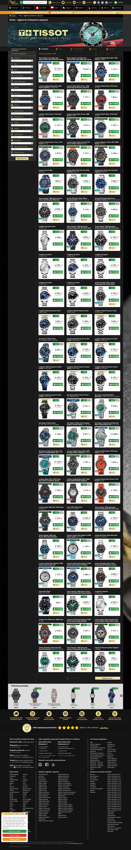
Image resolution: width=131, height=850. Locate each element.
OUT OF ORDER (27, 799)
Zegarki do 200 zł (62, 797)
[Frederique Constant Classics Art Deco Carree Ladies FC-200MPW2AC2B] (54, 695)
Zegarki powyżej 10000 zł (65, 812)
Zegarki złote (61, 796)
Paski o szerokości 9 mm (114, 778)
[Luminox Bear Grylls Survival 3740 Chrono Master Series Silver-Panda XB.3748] (101, 633)
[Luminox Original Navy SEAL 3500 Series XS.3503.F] (101, 71)
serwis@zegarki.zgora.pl (27, 757)
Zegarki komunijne (112, 765)
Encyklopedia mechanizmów (97, 748)
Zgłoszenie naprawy (95, 767)
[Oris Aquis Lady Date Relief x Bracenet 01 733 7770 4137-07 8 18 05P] (101, 408)
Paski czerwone (111, 821)
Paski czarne (110, 819)
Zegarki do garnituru (44, 794)
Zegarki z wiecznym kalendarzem (67, 792)
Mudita (25, 794)
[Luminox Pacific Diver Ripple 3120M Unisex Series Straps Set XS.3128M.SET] (45, 577)
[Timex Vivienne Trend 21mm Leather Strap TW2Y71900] (73, 695)
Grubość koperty (18, 111)
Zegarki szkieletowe (63, 774)
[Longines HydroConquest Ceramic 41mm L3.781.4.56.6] (101, 380)
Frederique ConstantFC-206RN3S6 (35, 704)
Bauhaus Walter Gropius (14, 789)
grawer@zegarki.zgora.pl (28, 762)
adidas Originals (14, 774)
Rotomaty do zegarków (96, 788)
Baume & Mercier (14, 792)
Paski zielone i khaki (112, 829)
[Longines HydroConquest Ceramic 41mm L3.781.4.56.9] (45, 408)
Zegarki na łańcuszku (44, 810)
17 (107, 54)
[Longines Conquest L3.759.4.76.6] (45, 268)
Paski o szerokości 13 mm (114, 785)
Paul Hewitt (26, 801)
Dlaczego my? (111, 744)
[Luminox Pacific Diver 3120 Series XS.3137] (45, 128)
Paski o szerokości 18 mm (114, 794)
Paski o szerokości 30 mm (114, 810)
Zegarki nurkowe (43, 813)
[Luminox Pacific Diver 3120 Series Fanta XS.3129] (101, 465)
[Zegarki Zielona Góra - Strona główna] (13, 2)
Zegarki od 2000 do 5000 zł (65, 808)
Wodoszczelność (18, 116)
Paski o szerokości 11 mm (114, 781)
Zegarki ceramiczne (44, 792)
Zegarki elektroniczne (44, 797)
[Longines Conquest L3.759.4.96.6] (73, 268)
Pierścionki (93, 787)
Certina (78, 199)
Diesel (11, 812)
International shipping (96, 757)
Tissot (50, 200)
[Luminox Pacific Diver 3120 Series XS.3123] (101, 128)
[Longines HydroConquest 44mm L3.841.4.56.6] (73, 324)
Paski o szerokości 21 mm (114, 799)
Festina (45, 171)
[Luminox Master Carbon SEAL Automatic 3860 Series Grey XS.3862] (16, 695)
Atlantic (12, 781)
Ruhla (24, 806)
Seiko (24, 810)
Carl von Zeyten (14, 801)
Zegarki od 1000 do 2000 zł (65, 806)
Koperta (16, 87)
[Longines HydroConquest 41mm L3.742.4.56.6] (101, 324)
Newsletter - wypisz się (96, 764)
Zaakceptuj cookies (14, 831)
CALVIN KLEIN (13, 799)
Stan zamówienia (112, 760)
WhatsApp (18, 767)
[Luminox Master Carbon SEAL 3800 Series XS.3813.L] (101, 156)
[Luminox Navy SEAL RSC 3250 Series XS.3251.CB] (45, 521)
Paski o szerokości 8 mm (114, 776)
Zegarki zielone (43, 788)
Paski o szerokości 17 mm (114, 792)
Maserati (25, 787)
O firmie (109, 748)
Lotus (24, 783)
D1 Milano (12, 810)
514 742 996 (17, 752)
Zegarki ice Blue (43, 787)
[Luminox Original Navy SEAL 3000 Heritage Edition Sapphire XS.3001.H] (73, 465)
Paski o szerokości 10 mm (114, 780)
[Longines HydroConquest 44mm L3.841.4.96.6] (45, 324)
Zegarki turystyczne (63, 778)
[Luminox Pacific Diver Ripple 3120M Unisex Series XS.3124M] (73, 549)
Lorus (24, 781)
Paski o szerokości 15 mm (114, 788)
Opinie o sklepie (111, 749)
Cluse (11, 806)
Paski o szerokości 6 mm (114, 774)
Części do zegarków (95, 744)
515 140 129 (17, 747)
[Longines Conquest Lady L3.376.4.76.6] (45, 240)
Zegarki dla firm (111, 762)
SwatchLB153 (92, 704)
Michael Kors (26, 790)
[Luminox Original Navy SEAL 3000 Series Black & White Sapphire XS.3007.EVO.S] (73, 493)
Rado (51, 59)
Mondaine (25, 792)
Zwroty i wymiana (112, 764)
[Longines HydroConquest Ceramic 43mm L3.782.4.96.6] (101, 352)
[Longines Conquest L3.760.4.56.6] (73, 296)
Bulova (11, 797)
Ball (11, 785)
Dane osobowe (94, 746)
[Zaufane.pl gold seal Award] (27, 728)
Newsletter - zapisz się (96, 762)
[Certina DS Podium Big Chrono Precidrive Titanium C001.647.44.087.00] (101, 212)
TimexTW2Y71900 (73, 704)
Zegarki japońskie (43, 799)
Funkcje (16, 99)
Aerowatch (13, 776)
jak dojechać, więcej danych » (46, 753)
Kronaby (25, 774)
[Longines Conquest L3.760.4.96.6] (45, 296)
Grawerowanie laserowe (96, 753)
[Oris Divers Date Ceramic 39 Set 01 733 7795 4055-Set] (73, 408)
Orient (24, 796)
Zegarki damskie (43, 781)
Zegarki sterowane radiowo (46, 821)
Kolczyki (92, 781)
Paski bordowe (111, 815)
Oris (48, 339)
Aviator (12, 783)
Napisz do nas (111, 746)
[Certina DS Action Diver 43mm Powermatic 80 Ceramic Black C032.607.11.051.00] (101, 296)
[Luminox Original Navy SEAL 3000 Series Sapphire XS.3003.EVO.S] (45, 100)
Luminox (106, 58)
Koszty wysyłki (94, 758)
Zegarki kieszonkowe (44, 801)
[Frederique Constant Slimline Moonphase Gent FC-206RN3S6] (35, 695)
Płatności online (111, 751)
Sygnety (92, 790)
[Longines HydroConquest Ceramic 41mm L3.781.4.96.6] (73, 352)
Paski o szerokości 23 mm (114, 803)
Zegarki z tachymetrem (64, 788)
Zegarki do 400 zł (62, 801)
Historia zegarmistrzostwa (97, 755)
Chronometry (42, 778)
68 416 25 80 (43, 751)
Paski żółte (110, 831)
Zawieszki (92, 792)
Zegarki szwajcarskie (63, 776)
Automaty (41, 776)
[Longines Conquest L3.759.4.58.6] (101, 268)
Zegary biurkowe (62, 817)
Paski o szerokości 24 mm (114, 805)
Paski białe (110, 813)
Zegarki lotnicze (43, 806)
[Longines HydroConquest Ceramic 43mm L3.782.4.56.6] (73, 380)
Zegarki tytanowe (63, 780)
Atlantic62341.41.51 (111, 704)
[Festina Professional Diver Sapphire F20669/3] (101, 661)
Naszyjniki (93, 785)
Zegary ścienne (62, 815)
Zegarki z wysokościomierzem (66, 794)
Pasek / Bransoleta (19, 81)
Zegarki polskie (43, 815)
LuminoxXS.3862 (16, 704)
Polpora (25, 803)
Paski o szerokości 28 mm (114, 808)
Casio (44, 592)
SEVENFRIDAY (26, 812)
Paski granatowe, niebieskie (114, 822)
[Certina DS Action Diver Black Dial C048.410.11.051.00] (101, 549)
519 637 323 (17, 757)
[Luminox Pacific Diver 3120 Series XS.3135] (101, 100)
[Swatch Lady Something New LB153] (93, 695)
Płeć (15, 64)
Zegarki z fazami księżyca (65, 785)
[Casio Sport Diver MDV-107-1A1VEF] (45, 605)
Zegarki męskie (43, 783)
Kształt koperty (18, 134)
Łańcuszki (92, 783)
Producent (17, 58)
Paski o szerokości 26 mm (114, 806)
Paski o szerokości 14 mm (114, 787)
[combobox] (35, 2)
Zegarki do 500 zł (62, 803)
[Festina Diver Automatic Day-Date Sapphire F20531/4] (73, 184)
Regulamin (110, 757)
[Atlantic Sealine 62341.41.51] (112, 695)
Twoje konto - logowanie (96, 765)
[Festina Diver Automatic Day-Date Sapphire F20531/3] (101, 184)
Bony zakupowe (94, 776)
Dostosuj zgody (14, 839)
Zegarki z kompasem (63, 787)
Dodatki (16, 128)
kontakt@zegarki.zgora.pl (28, 742)
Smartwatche (42, 780)
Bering (11, 794)
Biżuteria (92, 774)
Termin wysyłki (18, 75)
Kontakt (109, 742)
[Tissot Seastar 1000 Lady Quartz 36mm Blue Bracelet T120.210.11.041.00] (45, 549)
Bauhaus (12, 787)
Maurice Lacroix (27, 788)
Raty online (110, 755)
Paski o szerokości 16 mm (114, 790)
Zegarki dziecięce (43, 796)
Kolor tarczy (17, 140)
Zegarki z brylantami (63, 781)
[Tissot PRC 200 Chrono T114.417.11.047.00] (73, 521)
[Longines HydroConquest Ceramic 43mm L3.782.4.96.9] (45, 380)
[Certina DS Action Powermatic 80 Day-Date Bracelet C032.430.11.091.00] (45, 661)
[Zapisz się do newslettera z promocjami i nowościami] (94, 2)
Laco (24, 776)
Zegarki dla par (43, 785)
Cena (15, 69)
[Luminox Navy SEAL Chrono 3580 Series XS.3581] (73, 128)
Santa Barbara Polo (28, 808)
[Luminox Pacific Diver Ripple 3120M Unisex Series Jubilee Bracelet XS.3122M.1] (73, 633)
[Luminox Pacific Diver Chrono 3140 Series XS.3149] (101, 493)
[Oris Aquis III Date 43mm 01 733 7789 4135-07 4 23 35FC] (45, 352)
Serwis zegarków (112, 758)
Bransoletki (93, 778)
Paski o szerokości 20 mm (114, 797)
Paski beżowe (111, 812)
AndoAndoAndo (14, 780)
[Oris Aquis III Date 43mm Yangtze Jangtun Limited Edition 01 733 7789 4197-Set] (73, 436)
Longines (47, 227)
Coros (11, 808)
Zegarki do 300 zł (62, 799)
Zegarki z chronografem (64, 783)
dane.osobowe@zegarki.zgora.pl (75, 843)
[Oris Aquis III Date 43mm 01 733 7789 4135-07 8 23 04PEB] (45, 436)
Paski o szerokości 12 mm (114, 783)
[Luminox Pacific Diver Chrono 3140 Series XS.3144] (45, 156)
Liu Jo (24, 778)
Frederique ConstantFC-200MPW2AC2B (54, 704)
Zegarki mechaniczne (44, 808)
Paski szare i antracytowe (114, 828)
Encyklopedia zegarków (96, 749)
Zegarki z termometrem (64, 790)
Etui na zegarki (94, 780)
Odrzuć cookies (14, 835)
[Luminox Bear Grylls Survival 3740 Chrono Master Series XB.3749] (73, 156)
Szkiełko (16, 122)
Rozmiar (16, 105)
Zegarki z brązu (43, 790)
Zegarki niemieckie (44, 812)
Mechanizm (17, 93)
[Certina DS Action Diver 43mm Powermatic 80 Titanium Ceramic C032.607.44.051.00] (101, 577)
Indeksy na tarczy (19, 152)
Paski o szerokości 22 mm (114, 801)
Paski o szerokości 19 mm (114, 796)
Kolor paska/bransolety (20, 146)
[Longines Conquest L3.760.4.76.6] (101, 605)
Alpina (11, 778)
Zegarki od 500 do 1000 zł (65, 805)
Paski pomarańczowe (113, 824)
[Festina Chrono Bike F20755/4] (45, 184)
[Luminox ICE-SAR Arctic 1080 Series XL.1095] (45, 633)
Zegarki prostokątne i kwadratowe (44, 818)
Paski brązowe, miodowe (114, 817)
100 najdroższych (43, 774)
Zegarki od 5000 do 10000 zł (65, 810)
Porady (109, 753)
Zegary (60, 813)
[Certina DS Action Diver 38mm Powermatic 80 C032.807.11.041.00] (73, 212)
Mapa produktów (94, 760)
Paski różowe (111, 826)
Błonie (11, 796)
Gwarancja (93, 751)
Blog (91, 742)
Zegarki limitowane (44, 805)
